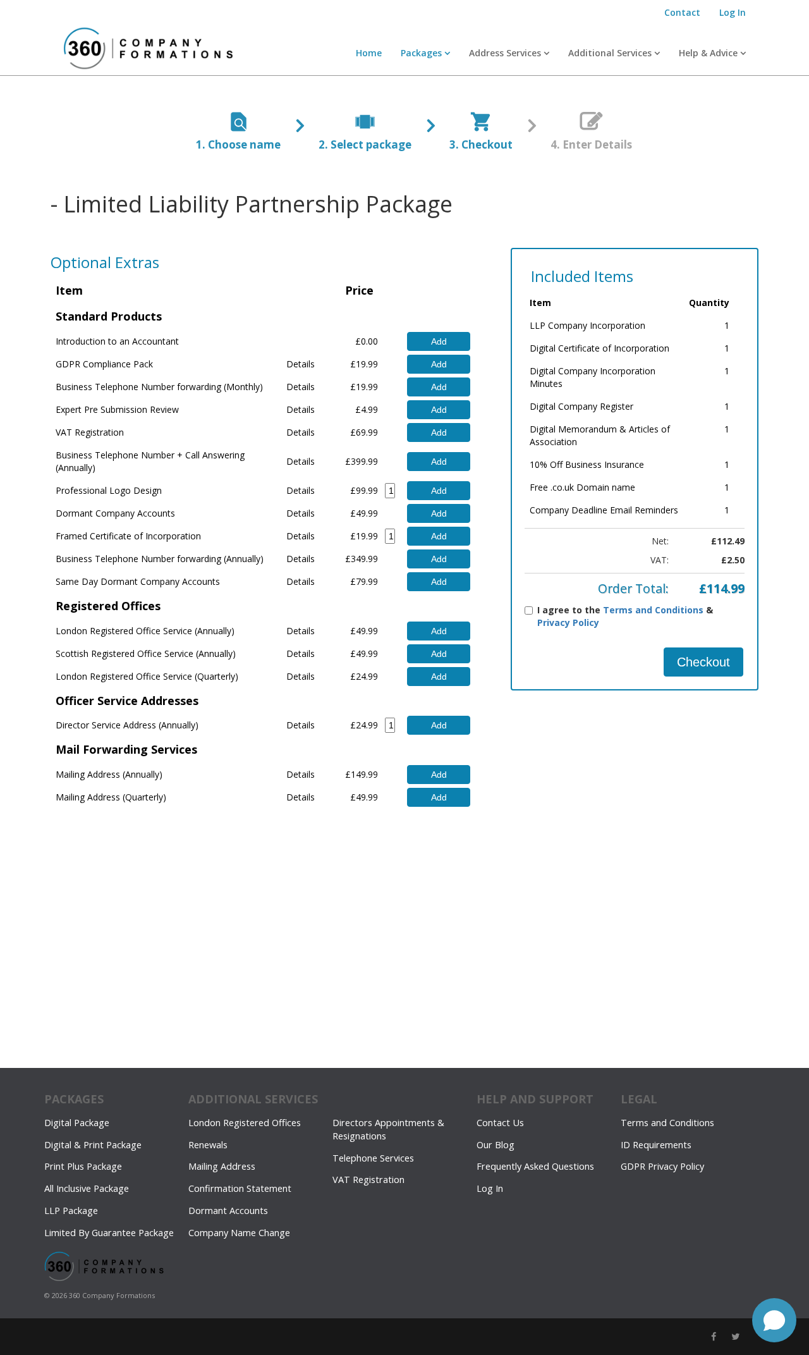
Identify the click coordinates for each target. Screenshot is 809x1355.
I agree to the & (625, 616)
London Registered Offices (244, 1123)
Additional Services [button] (611, 53)
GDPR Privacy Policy (662, 1166)
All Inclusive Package (86, 1188)
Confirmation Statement (239, 1188)
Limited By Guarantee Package (109, 1233)
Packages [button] (422, 53)
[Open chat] (774, 1320)
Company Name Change (239, 1233)
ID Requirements (656, 1145)
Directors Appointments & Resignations (388, 1129)
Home (369, 53)
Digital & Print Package (93, 1145)
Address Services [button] (506, 53)
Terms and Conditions (653, 610)
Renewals (208, 1145)
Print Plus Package (83, 1166)
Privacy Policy (568, 622)
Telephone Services (373, 1158)
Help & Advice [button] (709, 53)
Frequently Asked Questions (535, 1166)
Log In (732, 12)
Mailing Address (221, 1166)
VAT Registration (368, 1180)
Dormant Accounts (228, 1211)
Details (300, 364)
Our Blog (495, 1145)
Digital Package (76, 1123)
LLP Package (71, 1211)
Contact (682, 12)
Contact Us (500, 1123)
